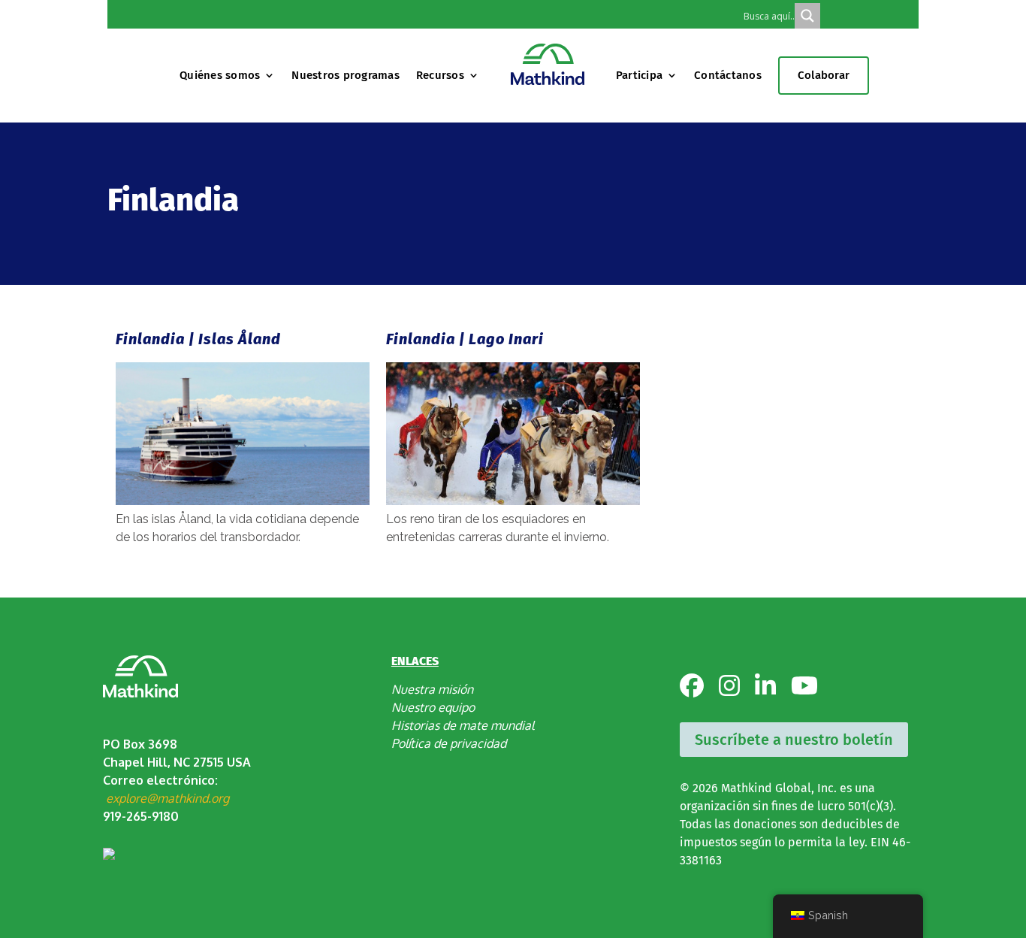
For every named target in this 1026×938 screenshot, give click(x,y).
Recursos (440, 75)
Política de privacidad (448, 743)
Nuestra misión (432, 689)
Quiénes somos (220, 75)
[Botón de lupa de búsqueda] (807, 16)
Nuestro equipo (433, 707)
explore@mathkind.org (167, 798)
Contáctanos (728, 75)
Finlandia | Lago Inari (465, 339)
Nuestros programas (345, 75)
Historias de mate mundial (462, 725)
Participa (639, 75)
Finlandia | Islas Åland (198, 339)
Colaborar (823, 75)
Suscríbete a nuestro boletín (794, 740)
